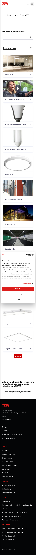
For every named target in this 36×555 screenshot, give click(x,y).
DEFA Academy (7, 462)
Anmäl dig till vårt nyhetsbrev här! (18, 392)
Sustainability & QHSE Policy (12, 434)
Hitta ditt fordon (7, 477)
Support (5, 450)
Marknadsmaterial (8, 493)
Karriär (4, 431)
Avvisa (18, 299)
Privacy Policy (6, 501)
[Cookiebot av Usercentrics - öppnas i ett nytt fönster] (26, 255)
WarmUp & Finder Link (10, 520)
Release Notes (7, 458)
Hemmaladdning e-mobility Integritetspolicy (17, 505)
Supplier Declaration (9, 536)
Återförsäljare (6, 469)
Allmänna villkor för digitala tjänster (14, 512)
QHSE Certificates (8, 438)
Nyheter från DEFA (8, 485)
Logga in (27, 4)
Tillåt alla (18, 289)
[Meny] (32, 4)
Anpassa (17, 294)
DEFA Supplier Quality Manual (12, 532)
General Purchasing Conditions (12, 528)
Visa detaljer (27, 283)
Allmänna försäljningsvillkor (11, 516)
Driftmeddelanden (8, 454)
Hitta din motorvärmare (10, 465)
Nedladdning (6, 489)
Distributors (6, 473)
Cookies (4, 509)
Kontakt (4, 427)
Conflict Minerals (8, 540)
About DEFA (6, 442)
